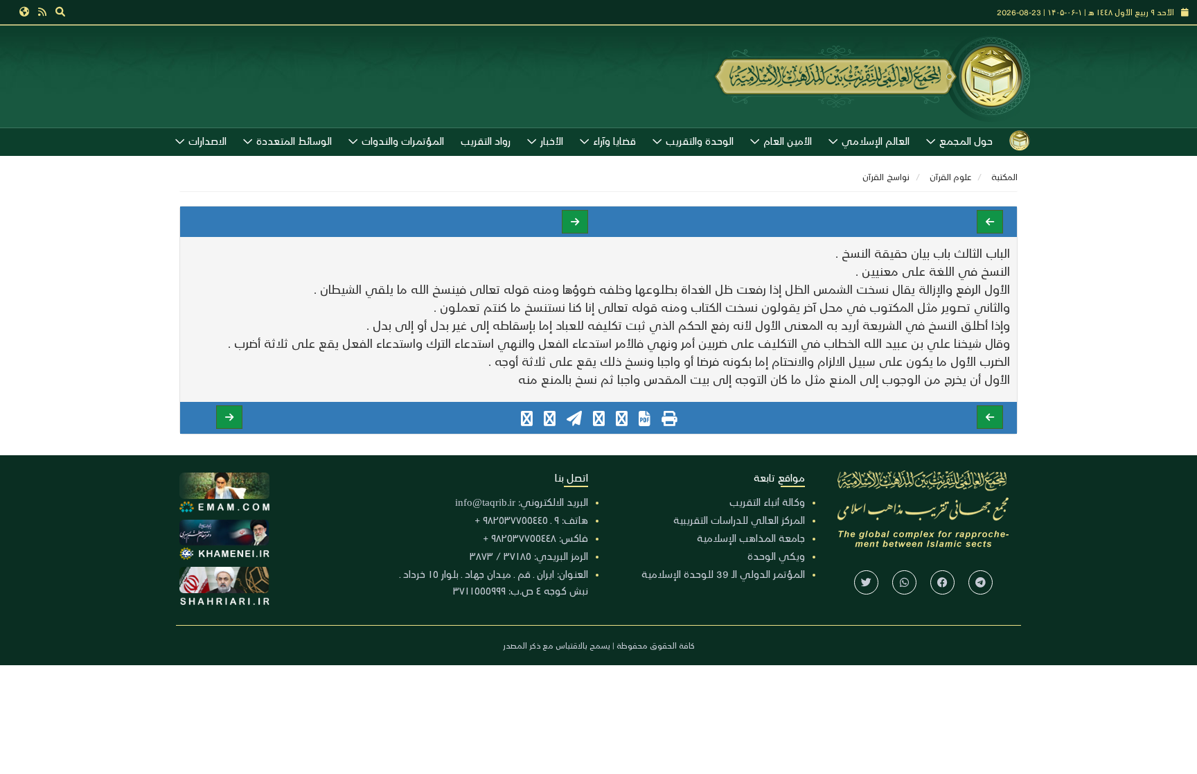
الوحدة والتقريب (700, 140)
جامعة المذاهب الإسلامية (751, 537)
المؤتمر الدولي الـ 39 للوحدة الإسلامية (723, 574)
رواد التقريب (486, 140)
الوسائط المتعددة (294, 140)
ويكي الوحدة (776, 555)
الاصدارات (207, 140)
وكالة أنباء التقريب (767, 501)
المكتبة (1004, 176)
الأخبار (551, 140)
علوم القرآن (950, 176)
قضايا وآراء (614, 140)
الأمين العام (787, 140)
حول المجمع (966, 140)
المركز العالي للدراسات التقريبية (739, 519)
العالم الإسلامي (876, 140)
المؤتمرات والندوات (403, 140)
